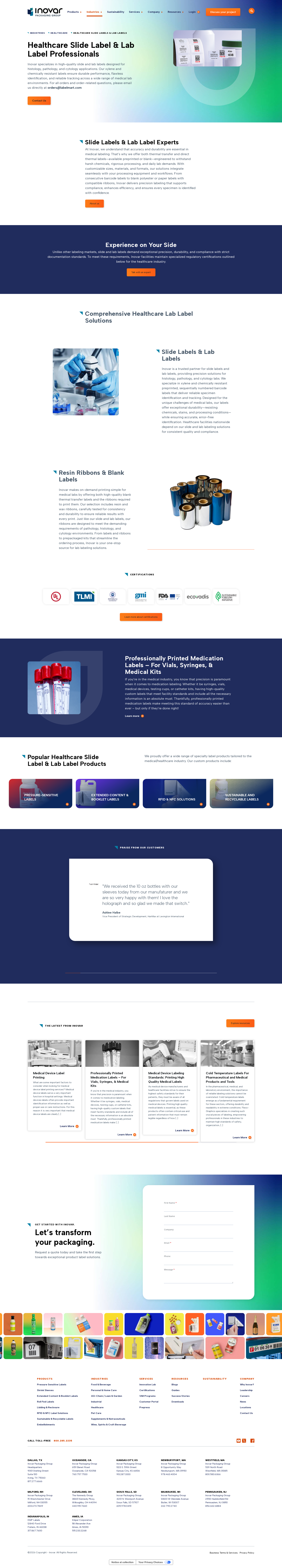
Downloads (178, 1401)
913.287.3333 (123, 1474)
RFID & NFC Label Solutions (52, 1413)
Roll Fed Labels (45, 1401)
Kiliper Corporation (82, 1520)
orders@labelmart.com (65, 88)
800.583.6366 (213, 1474)
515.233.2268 (79, 1530)
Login (192, 11)
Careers (244, 1396)
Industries (93, 11)
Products (73, 11)
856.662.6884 (213, 1506)
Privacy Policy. (247, 1552)
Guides (175, 1390)
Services (134, 11)
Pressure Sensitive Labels (51, 1384)
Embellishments (46, 1424)
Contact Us (39, 100)
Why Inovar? (247, 1384)
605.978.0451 (123, 1506)
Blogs (175, 1384)
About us (94, 203)
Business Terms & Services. (224, 1552)
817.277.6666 (35, 1481)
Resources (174, 11)
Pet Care (96, 1413)
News (243, 1401)
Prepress (144, 1407)
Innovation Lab (147, 1384)
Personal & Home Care (104, 1390)
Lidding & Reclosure (48, 1407)
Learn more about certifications (141, 617)
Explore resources (240, 1023)
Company (154, 11)
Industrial (96, 1401)
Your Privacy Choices (150, 1562)
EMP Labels (34, 1520)
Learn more (132, 716)
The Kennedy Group (82, 1495)
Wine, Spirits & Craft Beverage (108, 1424)
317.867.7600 (35, 1530)
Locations (245, 1407)
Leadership (246, 1390)
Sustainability (115, 11)
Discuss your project (223, 12)
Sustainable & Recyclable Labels (55, 1418)
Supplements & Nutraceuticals (108, 1418)
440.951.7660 (79, 1506)
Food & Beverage (101, 1384)
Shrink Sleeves (45, 1390)
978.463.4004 (169, 1474)
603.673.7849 (35, 1506)
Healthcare (97, 1407)
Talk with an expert (141, 272)
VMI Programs (147, 1396)
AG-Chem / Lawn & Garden (106, 1396)
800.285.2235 (63, 1440)
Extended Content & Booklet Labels (57, 1396)
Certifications (147, 1390)
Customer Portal (148, 1401)
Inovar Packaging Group (84, 1463)
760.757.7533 (79, 1474)
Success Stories (181, 1396)
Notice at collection (122, 1562)
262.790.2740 (169, 1506)
